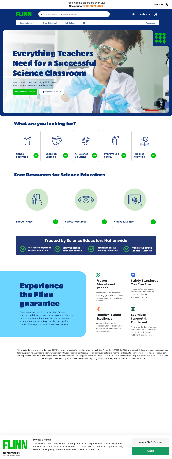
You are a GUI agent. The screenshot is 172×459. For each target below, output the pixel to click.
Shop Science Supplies (25, 91)
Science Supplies (27, 23)
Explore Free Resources (52, 91)
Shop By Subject (50, 23)
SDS (85, 23)
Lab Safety (70, 23)
